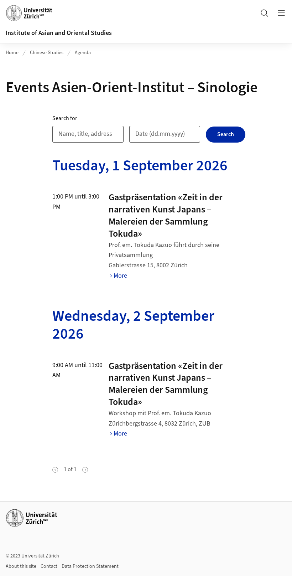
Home (12, 52)
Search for (64, 118)
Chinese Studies (46, 52)
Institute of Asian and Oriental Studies (59, 33)
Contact (49, 566)
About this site (21, 566)
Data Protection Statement (90, 566)
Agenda (83, 52)
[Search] (264, 12)
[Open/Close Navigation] (281, 12)
